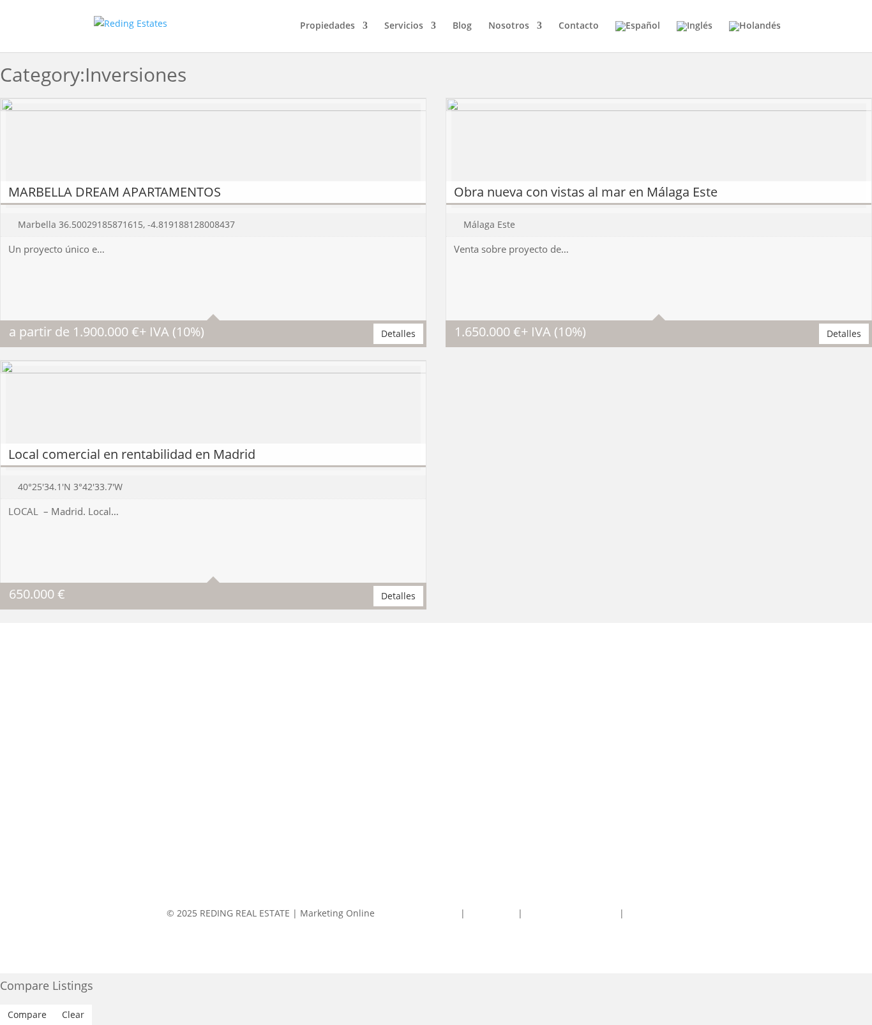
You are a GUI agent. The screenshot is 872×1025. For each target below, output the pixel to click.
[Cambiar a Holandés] (755, 36)
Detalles (398, 333)
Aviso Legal (493, 913)
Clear (73, 1014)
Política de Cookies (666, 913)
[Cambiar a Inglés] (694, 36)
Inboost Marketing (419, 913)
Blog (462, 26)
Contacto (579, 26)
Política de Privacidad (571, 913)
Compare (27, 1014)
